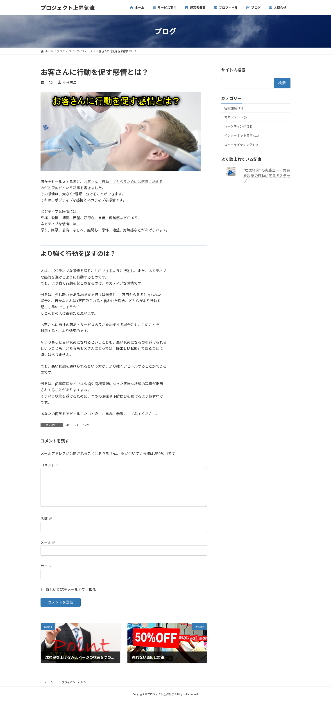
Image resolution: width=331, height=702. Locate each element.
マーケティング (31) (238, 126)
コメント (50, 465)
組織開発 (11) (233, 108)
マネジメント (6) (235, 117)
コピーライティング (77, 425)
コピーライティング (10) (241, 145)
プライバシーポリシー (75, 682)
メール (48, 542)
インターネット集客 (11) (241, 136)
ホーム (49, 682)
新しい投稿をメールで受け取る (71, 589)
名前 (46, 519)
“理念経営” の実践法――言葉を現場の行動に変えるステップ (267, 175)
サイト (46, 566)
